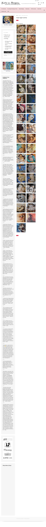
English (38, 0)
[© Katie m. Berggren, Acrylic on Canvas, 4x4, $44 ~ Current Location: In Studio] (21, 29)
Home (17, 15)
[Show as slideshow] (19, 23)
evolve (17, 518)
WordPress (28, 518)
